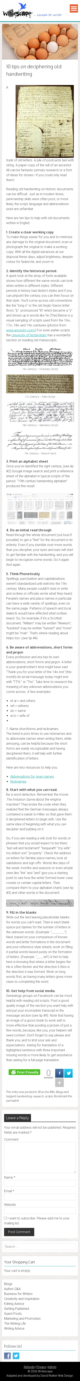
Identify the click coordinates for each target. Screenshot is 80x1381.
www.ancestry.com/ (20, 330)
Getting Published (16, 1309)
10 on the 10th (46, 1092)
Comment (11, 1139)
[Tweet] (68, 1073)
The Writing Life (15, 1323)
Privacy (41, 1367)
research (38, 1096)
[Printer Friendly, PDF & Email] (25, 1072)
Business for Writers (18, 1294)
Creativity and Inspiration (21, 1299)
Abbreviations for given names (32, 777)
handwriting (24, 1096)
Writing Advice (14, 1328)
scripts (49, 1096)
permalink (12, 1100)
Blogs (59, 1092)
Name (9, 1177)
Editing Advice (14, 1304)
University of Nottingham (29, 335)
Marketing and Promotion (22, 1319)
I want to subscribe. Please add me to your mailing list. (37, 1220)
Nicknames (18, 781)
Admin (52, 1367)
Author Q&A (12, 1289)
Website (10, 1205)
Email (9, 1191)
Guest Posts (13, 1314)
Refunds (29, 1367)
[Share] (59, 1073)
